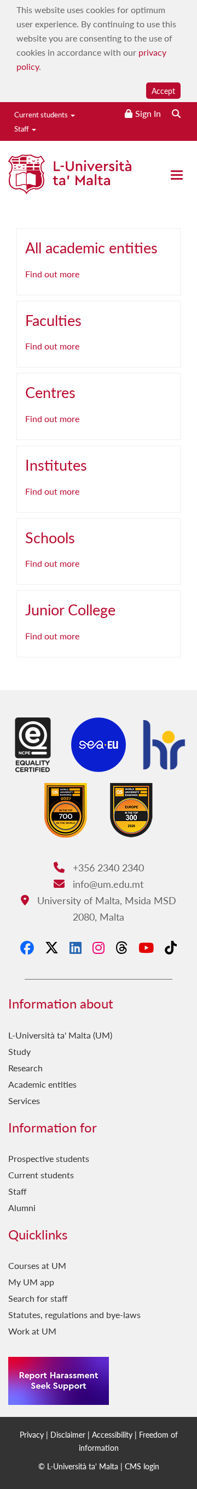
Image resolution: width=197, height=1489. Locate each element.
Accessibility (112, 1434)
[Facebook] (27, 947)
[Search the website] (176, 113)
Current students (41, 114)
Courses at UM (37, 1265)
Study (19, 1051)
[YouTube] (146, 947)
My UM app (31, 1282)
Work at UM (32, 1331)
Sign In (148, 113)
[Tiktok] (171, 947)
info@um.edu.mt (106, 884)
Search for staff (38, 1298)
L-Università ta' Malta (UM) (60, 1035)
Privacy (32, 1434)
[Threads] (121, 947)
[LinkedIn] (75, 947)
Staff (22, 128)
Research (25, 1067)
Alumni (22, 1207)
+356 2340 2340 (106, 867)
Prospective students (48, 1158)
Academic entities (42, 1084)
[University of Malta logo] (69, 179)
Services (24, 1100)
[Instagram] (98, 947)
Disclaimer (67, 1434)
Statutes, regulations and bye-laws (74, 1314)
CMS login (142, 1466)
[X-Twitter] (52, 947)
